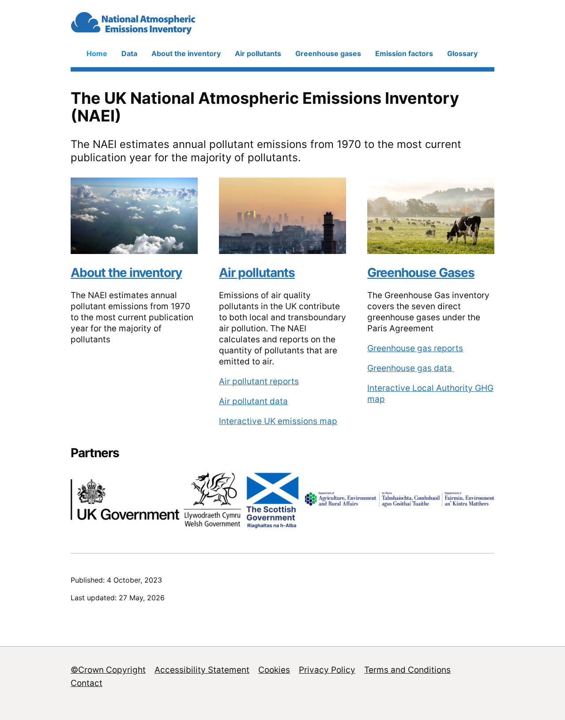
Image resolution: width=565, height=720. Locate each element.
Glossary (462, 53)
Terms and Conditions (407, 670)
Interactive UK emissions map (278, 421)
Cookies (274, 670)
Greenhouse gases (328, 53)
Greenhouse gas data (410, 368)
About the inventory (186, 53)
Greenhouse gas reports (415, 348)
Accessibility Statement (201, 670)
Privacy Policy (327, 670)
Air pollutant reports (259, 381)
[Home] (158, 31)
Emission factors (404, 53)
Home (97, 53)
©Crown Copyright (108, 670)
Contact (86, 683)
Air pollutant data (253, 401)
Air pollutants (258, 53)
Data (129, 53)
